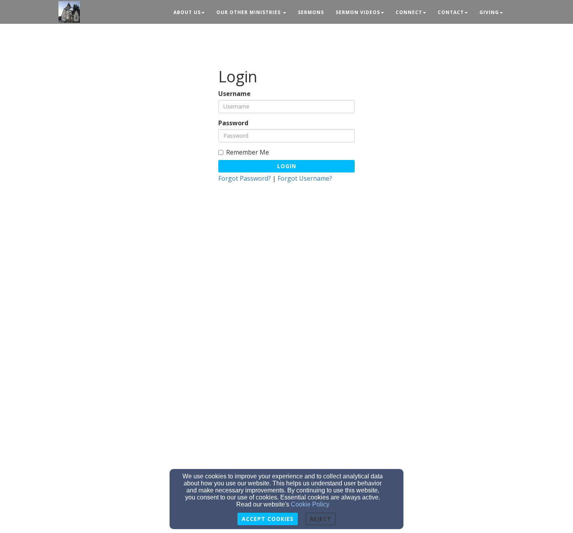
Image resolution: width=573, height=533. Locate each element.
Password (233, 123)
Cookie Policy (310, 504)
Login (286, 166)
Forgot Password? (244, 178)
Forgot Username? (305, 178)
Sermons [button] (311, 12)
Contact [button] (451, 12)
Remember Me (247, 152)
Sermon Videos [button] (358, 12)
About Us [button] (187, 12)
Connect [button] (409, 12)
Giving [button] (489, 12)
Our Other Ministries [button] (249, 12)
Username (234, 94)
